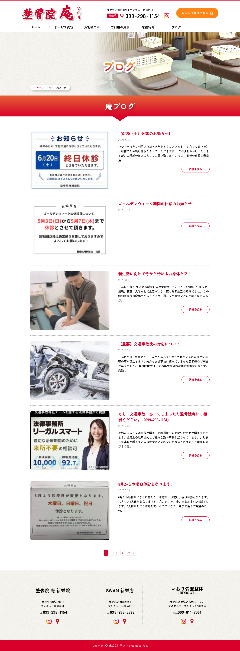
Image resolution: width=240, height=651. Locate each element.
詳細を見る (195, 169)
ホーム (35, 27)
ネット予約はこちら (194, 13)
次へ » (131, 553)
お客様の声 (92, 27)
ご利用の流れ (120, 27)
